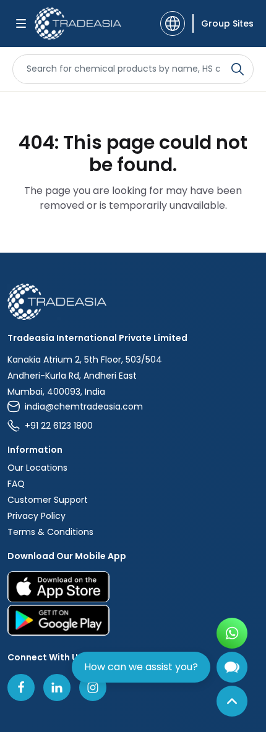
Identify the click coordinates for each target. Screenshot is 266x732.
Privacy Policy (36, 516)
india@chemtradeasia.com (84, 406)
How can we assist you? (141, 667)
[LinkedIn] (57, 687)
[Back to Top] (232, 701)
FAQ (16, 483)
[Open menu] (21, 23)
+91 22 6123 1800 (59, 425)
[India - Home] (78, 23)
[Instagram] (92, 687)
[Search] (237, 69)
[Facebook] (21, 687)
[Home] (133, 302)
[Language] (172, 23)
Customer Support (47, 500)
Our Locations (37, 467)
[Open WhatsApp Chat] (232, 633)
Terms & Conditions (50, 532)
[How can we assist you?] (232, 667)
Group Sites (227, 23)
